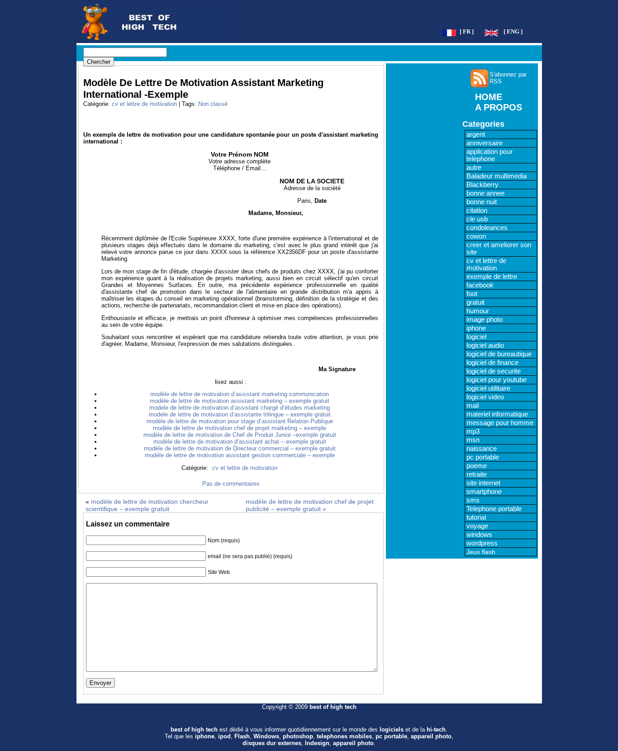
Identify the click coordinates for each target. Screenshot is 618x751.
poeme (476, 465)
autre (473, 167)
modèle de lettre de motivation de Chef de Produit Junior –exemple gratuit (239, 434)
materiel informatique (497, 414)
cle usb (477, 219)
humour (477, 311)
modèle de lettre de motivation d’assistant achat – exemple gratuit (239, 441)
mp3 (473, 431)
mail (472, 405)
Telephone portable (494, 508)
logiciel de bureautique (499, 354)
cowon (476, 236)
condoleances (487, 227)
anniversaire (484, 143)
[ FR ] (467, 32)
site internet (483, 483)
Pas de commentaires (231, 483)
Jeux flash (480, 551)
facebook (480, 285)
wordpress (482, 543)
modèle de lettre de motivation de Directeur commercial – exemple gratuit (240, 448)
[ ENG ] (513, 32)
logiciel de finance (492, 362)
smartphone (484, 491)
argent (475, 134)
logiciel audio (485, 345)
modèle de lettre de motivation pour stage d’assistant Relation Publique (240, 421)
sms (473, 500)
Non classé (213, 103)
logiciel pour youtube (496, 379)
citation (476, 210)
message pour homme (499, 422)
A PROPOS (498, 107)
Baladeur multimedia (496, 176)
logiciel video (485, 397)
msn (473, 440)
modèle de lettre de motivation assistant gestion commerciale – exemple (240, 455)
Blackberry (482, 184)
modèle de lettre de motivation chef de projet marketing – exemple (239, 428)
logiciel (476, 336)
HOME (488, 97)
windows (479, 534)
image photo (484, 319)
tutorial (476, 517)
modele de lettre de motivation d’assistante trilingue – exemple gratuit (240, 414)
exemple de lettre (491, 276)
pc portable (482, 457)
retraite (476, 474)
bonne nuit (481, 202)
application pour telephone (489, 155)
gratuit (475, 302)
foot (471, 293)
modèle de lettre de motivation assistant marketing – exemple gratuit (239, 400)
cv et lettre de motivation (144, 103)
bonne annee (485, 193)
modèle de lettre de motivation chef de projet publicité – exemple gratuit (310, 505)
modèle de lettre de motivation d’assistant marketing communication (239, 394)
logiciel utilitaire (488, 388)
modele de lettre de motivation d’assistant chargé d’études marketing (239, 407)
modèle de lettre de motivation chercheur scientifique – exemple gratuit (147, 505)
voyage (477, 526)
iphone (476, 328)
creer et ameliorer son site (498, 248)
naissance (481, 448)
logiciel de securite (493, 371)
